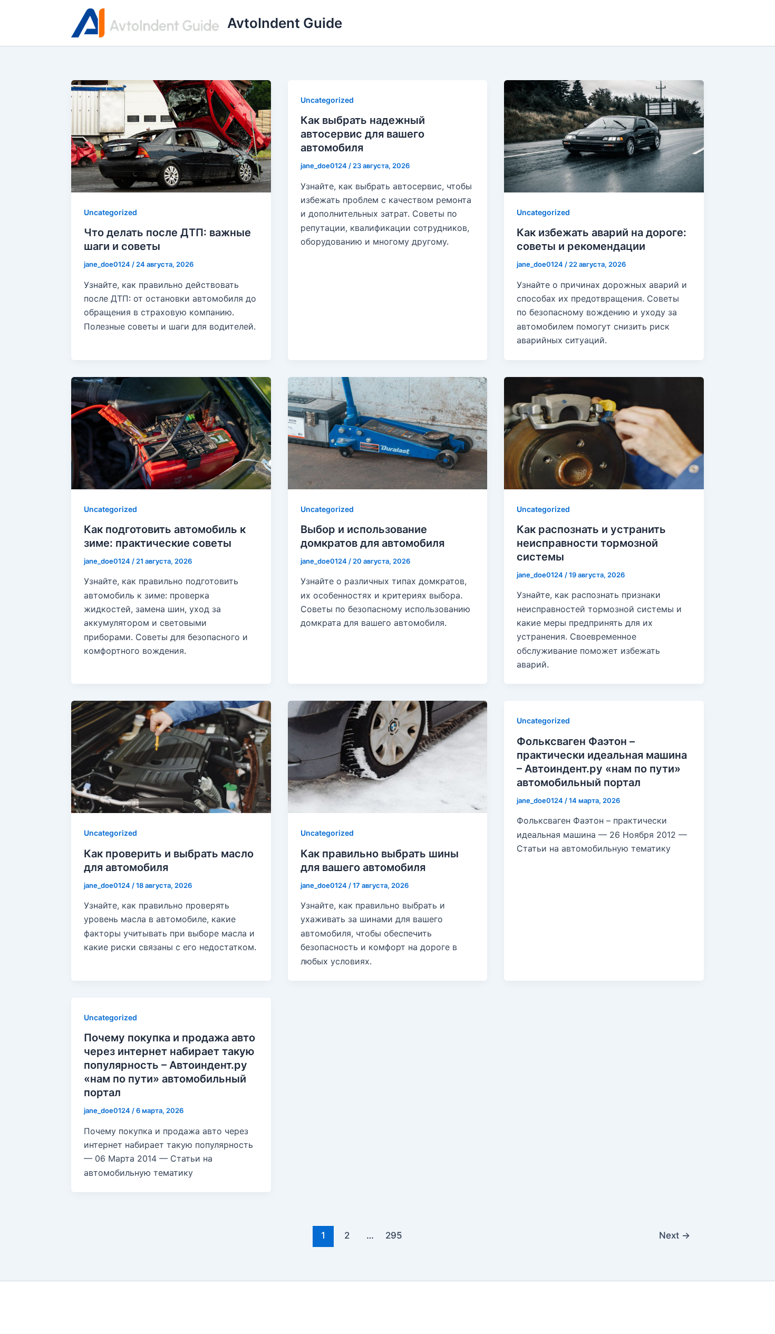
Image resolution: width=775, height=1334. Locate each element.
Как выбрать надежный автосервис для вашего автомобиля (363, 134)
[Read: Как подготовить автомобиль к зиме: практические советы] (171, 432)
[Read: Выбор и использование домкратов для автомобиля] (388, 432)
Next (674, 1235)
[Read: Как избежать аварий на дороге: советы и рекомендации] (604, 135)
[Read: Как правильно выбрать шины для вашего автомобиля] (388, 756)
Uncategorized (110, 212)
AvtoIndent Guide (284, 23)
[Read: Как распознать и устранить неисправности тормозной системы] (604, 432)
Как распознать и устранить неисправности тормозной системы (591, 543)
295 (393, 1235)
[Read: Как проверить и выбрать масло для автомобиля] (171, 756)
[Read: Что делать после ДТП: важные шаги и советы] (171, 135)
